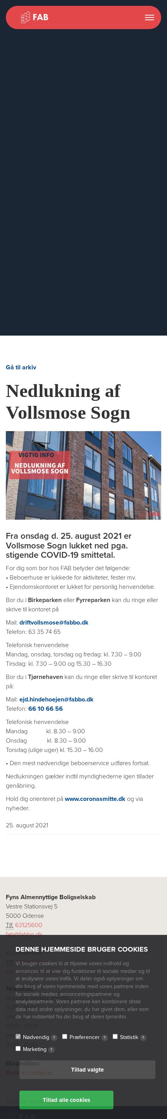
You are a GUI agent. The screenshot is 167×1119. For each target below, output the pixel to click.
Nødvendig (39, 1037)
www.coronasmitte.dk (95, 799)
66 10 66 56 (45, 709)
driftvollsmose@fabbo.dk (54, 623)
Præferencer (88, 1037)
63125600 (28, 925)
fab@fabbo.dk (24, 934)
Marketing (37, 1049)
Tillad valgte (87, 1069)
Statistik (132, 1037)
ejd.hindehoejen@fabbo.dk (56, 699)
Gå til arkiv (21, 367)
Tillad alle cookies (66, 1099)
